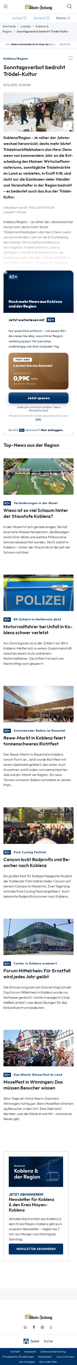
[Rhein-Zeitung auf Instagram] (42, 1327)
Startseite (9, 26)
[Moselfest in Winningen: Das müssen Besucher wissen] (38, 1048)
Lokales (26, 26)
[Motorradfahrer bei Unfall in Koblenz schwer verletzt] (38, 592)
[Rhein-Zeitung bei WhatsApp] (25, 1327)
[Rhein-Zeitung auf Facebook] (34, 1327)
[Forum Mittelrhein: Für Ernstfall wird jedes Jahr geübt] (38, 936)
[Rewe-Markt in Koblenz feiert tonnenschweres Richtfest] (38, 703)
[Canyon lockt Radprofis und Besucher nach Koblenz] (38, 825)
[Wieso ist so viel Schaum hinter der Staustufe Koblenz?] (38, 476)
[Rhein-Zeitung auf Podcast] (51, 1327)
